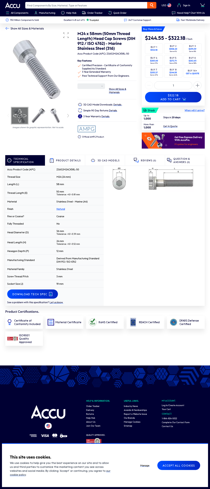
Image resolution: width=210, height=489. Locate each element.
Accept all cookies (179, 465)
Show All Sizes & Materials (27, 28)
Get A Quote (170, 126)
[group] (38, 68)
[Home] (48, 412)
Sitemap (128, 425)
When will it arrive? (195, 110)
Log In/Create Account (173, 405)
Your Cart (166, 409)
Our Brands (129, 418)
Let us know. (56, 302)
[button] (66, 35)
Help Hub (90, 418)
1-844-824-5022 (169, 418)
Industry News (131, 406)
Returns (90, 414)
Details (117, 104)
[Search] (151, 5)
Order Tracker (92, 406)
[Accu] (12, 5)
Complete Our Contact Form (176, 422)
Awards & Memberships (135, 410)
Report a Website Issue (135, 414)
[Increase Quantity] (149, 85)
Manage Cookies (132, 422)
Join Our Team (93, 425)
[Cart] (202, 5)
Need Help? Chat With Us (191, 12)
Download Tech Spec (29, 294)
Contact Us (167, 426)
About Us (90, 422)
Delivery (90, 410)
